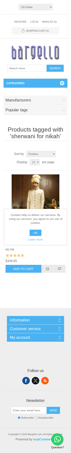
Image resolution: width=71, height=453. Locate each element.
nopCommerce (44, 439)
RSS (45, 380)
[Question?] (57, 439)
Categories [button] (15, 83)
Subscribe (27, 417)
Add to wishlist (59, 269)
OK (35, 232)
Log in (34, 21)
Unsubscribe (45, 417)
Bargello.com (29, 449)
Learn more (35, 239)
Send (53, 410)
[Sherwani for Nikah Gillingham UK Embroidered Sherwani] (35, 206)
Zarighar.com (49, 449)
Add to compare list (47, 269)
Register (20, 21)
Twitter (35, 380)
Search (55, 68)
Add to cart (23, 269)
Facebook (26, 380)
